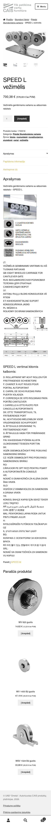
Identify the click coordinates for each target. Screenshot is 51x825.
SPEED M (16, 562)
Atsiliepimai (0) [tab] (10, 169)
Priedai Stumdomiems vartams (27, 134)
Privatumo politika (11, 805)
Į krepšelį (22, 118)
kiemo (13, 137)
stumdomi (7, 140)
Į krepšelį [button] (25, 633)
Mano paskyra (8, 820)
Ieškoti (25, 820)
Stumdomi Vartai (22, 19)
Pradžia (9, 19)
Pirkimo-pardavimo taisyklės (16, 812)
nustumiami (22, 137)
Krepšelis (39, 818)
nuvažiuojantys (36, 137)
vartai (16, 140)
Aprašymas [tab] (8, 153)
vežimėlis (24, 140)
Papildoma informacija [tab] (14, 161)
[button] (44, 34)
